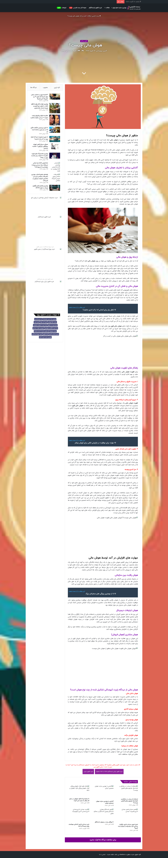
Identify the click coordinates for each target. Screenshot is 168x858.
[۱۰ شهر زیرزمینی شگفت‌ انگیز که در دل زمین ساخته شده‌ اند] (54, 130)
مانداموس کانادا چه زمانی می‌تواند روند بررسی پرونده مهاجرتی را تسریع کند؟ (40, 165)
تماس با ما (102, 854)
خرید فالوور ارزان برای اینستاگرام (45, 279)
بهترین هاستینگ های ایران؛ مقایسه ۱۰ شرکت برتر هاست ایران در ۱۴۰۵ (39, 156)
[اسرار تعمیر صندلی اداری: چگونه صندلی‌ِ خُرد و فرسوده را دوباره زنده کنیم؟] (127, 815)
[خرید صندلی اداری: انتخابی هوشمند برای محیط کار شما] (78, 815)
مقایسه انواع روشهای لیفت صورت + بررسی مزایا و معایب (39, 117)
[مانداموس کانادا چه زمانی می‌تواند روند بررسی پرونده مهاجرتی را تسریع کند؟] (54, 167)
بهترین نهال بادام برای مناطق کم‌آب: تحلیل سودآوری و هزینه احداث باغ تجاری (39, 106)
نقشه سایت (110, 854)
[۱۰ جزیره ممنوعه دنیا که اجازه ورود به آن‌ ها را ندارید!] (54, 139)
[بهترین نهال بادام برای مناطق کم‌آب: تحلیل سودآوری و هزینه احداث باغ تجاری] (54, 108)
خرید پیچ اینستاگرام (37, 334)
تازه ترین (57, 87)
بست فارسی (95, 16)
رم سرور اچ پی (38, 319)
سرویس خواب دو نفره (38, 328)
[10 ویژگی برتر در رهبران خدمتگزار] (103, 814)
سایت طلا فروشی (52, 322)
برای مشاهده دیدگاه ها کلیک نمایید (103, 839)
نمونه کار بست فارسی (78, 8)
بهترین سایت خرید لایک (45, 337)
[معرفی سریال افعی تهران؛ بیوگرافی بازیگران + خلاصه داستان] (54, 146)
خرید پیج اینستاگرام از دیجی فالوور (45, 247)
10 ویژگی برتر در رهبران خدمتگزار (104, 822)
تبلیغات (61, 8)
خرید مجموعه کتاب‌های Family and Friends (45, 331)
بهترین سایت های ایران (119, 8)
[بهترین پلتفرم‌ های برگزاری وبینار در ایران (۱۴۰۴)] (54, 188)
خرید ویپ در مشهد (52, 325)
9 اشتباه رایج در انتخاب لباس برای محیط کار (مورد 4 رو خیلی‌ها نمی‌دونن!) (39, 97)
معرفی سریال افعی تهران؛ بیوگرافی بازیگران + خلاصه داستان (40, 146)
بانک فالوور (45, 334)
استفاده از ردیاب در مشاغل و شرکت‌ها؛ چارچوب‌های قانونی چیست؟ (129, 801)
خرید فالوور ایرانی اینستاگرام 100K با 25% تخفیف (109, 771)
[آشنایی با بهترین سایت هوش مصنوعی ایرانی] (103, 792)
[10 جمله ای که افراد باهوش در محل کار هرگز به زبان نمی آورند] (78, 791)
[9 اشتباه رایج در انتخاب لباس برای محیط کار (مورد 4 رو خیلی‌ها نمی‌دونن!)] (54, 97)
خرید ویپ (36, 322)
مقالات (108, 8)
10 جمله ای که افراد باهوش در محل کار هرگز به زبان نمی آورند (79, 800)
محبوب (45, 87)
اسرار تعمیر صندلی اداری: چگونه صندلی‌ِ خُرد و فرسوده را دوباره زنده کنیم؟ (128, 826)
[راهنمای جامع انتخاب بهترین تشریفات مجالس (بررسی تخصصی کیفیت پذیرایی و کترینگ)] (54, 177)
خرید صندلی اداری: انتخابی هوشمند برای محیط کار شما (79, 825)
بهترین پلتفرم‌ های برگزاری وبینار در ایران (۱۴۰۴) (40, 187)
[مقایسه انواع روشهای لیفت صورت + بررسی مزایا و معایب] (54, 120)
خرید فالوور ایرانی (88, 771)
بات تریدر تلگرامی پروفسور (51, 328)
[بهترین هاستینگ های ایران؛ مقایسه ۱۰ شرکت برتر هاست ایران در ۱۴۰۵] (54, 156)
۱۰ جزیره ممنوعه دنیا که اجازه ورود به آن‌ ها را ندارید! (39, 138)
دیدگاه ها (33, 87)
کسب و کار (83, 16)
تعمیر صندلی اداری (54, 334)
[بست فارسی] (134, 8)
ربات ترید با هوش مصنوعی (40, 325)
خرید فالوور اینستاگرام (95, 8)
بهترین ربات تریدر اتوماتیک (49, 319)
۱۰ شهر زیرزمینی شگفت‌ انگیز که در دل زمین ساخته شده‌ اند (39, 130)
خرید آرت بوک (43, 322)
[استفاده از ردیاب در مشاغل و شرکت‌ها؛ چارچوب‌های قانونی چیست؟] (127, 791)
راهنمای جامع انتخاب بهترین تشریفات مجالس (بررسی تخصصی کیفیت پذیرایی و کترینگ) (39, 178)
